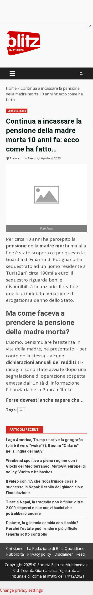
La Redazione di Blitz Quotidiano (56, 548)
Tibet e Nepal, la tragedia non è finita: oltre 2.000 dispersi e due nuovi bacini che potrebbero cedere (44, 508)
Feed (80, 554)
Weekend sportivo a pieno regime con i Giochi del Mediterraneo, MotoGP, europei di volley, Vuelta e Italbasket (46, 466)
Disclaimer (63, 554)
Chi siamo (15, 548)
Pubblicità (15, 554)
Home (11, 88)
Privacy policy (39, 554)
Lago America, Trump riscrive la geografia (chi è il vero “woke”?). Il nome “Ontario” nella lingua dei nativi (44, 446)
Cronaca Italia (16, 110)
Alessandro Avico (23, 158)
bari (22, 410)
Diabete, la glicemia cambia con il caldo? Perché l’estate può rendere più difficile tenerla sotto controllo (42, 529)
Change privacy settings (21, 590)
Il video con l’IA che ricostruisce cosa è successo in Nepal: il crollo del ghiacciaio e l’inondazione (44, 487)
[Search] (81, 73)
